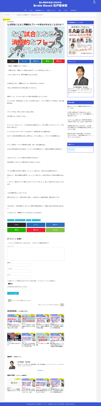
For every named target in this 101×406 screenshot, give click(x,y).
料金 (60, 10)
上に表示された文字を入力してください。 (17, 286)
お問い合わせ (73, 10)
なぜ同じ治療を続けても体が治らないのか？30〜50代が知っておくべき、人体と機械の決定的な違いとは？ (79, 114)
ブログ (31, 10)
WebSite (41, 370)
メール (9, 268)
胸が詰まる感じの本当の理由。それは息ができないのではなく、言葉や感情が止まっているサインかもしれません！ (79, 135)
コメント (10, 246)
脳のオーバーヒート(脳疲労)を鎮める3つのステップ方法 (79, 107)
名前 (9, 262)
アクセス (66, 10)
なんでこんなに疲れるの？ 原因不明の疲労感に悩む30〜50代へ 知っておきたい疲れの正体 (80, 120)
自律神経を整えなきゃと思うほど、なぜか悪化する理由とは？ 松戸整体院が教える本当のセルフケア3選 (80, 127)
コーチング (11, 220)
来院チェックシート (51, 10)
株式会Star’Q (71, 148)
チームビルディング (20, 220)
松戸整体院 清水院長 (24, 362)
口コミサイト (71, 150)
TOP (25, 10)
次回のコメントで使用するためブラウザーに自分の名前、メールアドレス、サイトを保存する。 (32, 280)
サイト (9, 274)
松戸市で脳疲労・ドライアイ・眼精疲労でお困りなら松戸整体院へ (49, 404)
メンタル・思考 (36, 220)
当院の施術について (40, 10)
